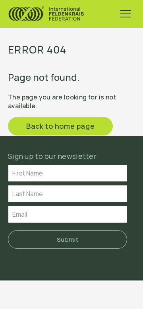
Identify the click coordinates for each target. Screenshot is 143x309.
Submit (68, 239)
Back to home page (60, 126)
